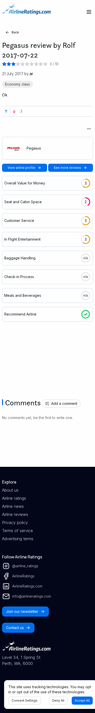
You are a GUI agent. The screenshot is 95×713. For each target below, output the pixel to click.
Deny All (58, 700)
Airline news (13, 506)
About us (10, 490)
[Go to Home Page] (26, 12)
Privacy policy (15, 522)
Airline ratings (14, 498)
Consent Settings (24, 700)
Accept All (82, 700)
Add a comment (64, 403)
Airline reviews (15, 514)
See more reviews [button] (67, 168)
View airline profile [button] (21, 168)
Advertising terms (17, 538)
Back (15, 32)
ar (31, 73)
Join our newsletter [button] (22, 611)
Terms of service (17, 530)
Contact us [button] (15, 627)
